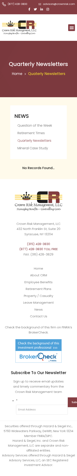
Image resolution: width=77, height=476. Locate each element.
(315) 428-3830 (38, 244)
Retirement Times (31, 133)
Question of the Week (34, 125)
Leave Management (38, 302)
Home (17, 73)
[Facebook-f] (29, 9)
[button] (71, 27)
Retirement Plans (38, 289)
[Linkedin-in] (42, 9)
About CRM (38, 275)
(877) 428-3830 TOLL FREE (38, 249)
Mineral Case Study (32, 148)
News (38, 309)
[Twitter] (35, 9)
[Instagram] (48, 9)
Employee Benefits (38, 282)
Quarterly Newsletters (34, 140)
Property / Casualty (38, 296)
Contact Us (38, 316)
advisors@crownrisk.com (59, 4)
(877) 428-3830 (17, 4)
